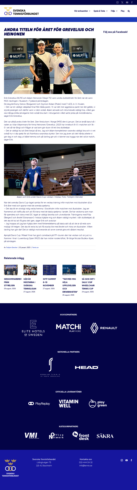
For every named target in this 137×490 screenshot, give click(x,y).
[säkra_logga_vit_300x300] (105, 427)
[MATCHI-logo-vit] (68, 314)
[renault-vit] (104, 314)
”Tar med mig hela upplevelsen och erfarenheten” (70, 286)
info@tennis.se (85, 466)
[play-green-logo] (98, 392)
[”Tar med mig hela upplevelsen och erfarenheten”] (69, 266)
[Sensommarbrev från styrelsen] (11, 266)
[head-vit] (86, 352)
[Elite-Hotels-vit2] (33, 314)
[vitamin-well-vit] (68, 392)
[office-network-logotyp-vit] (56, 427)
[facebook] (131, 460)
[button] (129, 11)
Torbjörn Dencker (11, 247)
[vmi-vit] (31, 427)
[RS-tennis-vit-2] (50, 352)
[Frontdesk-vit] (80, 427)
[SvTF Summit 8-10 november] (50, 266)
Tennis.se (35, 247)
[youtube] (126, 460)
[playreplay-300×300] (39, 392)
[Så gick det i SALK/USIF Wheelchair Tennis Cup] (89, 266)
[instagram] (122, 460)
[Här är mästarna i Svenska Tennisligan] (30, 266)
